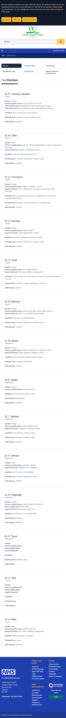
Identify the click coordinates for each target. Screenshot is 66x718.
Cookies (52, 671)
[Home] (33, 32)
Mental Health (37, 695)
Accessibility (53, 669)
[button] (11, 66)
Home (3, 55)
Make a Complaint (55, 676)
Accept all (6, 19)
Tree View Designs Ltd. (14, 715)
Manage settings (29, 19)
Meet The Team (37, 671)
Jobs (34, 674)
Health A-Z (36, 690)
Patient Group (37, 676)
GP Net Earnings (38, 669)
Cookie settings (55, 9)
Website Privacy (55, 667)
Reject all (16, 19)
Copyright (52, 674)
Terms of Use (54, 664)
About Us (35, 667)
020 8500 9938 (16, 696)
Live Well (35, 693)
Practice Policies (38, 679)
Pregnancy (36, 702)
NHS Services (37, 705)
